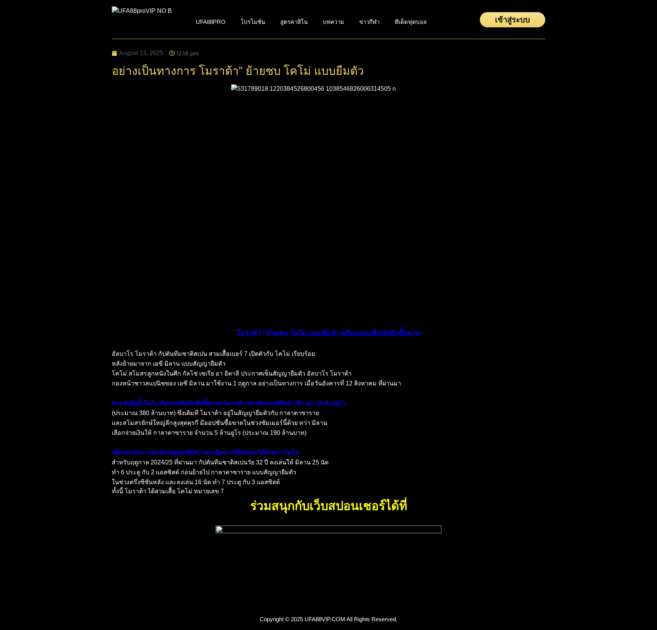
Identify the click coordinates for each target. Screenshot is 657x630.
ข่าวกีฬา (369, 22)
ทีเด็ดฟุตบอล (411, 22)
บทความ (333, 22)
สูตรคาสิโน (294, 22)
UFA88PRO (210, 22)
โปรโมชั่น (253, 22)
